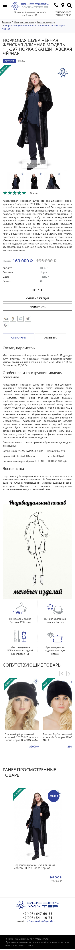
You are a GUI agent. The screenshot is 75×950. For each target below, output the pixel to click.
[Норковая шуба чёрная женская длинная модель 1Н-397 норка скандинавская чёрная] (15, 184)
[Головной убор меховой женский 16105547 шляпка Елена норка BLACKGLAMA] (22, 704)
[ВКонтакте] (6, 319)
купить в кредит (37, 298)
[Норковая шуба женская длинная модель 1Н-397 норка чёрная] (38, 825)
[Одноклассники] (13, 319)
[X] (28, 319)
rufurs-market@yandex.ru (42, 921)
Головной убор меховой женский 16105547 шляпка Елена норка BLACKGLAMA (21, 737)
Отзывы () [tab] (50, 337)
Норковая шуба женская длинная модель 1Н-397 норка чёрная (34, 867)
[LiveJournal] (6, 325)
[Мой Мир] (20, 319)
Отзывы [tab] (34, 193)
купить (37, 289)
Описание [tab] (18, 337)
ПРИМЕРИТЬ (37, 307)
